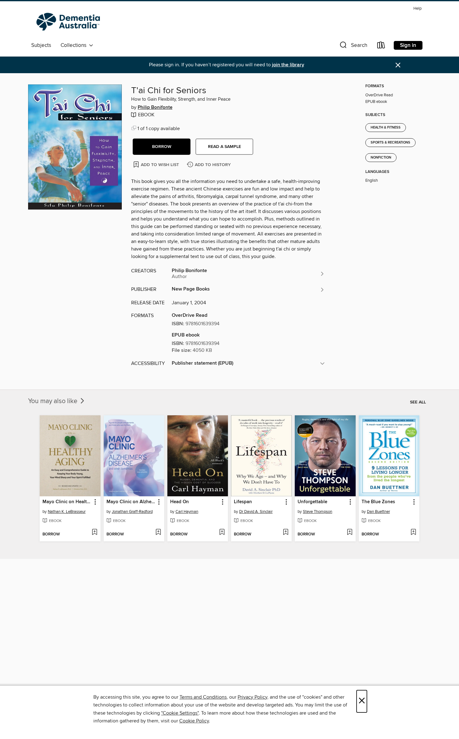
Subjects (41, 45)
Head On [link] (179, 502)
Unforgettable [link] (312, 502)
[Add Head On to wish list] (222, 533)
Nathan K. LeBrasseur (67, 511)
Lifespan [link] (243, 502)
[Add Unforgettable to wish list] (349, 533)
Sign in (408, 45)
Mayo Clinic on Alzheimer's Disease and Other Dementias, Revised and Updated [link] (130, 502)
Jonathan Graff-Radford (132, 511)
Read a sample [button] (224, 146)
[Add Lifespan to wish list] (285, 533)
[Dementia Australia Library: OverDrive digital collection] (70, 21)
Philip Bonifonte (155, 107)
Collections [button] (75, 45)
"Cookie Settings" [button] (180, 713)
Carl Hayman (186, 511)
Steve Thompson (317, 511)
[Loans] (381, 46)
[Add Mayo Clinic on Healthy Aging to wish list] (94, 533)
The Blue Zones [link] (378, 502)
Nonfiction (381, 157)
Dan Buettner (378, 511)
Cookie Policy (194, 721)
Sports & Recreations (390, 142)
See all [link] (418, 402)
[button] (353, 46)
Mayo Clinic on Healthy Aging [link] (66, 502)
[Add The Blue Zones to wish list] (413, 533)
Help (417, 8)
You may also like (53, 401)
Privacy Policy (252, 697)
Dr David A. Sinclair (256, 511)
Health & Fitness (386, 127)
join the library (288, 65)
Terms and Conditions (203, 697)
